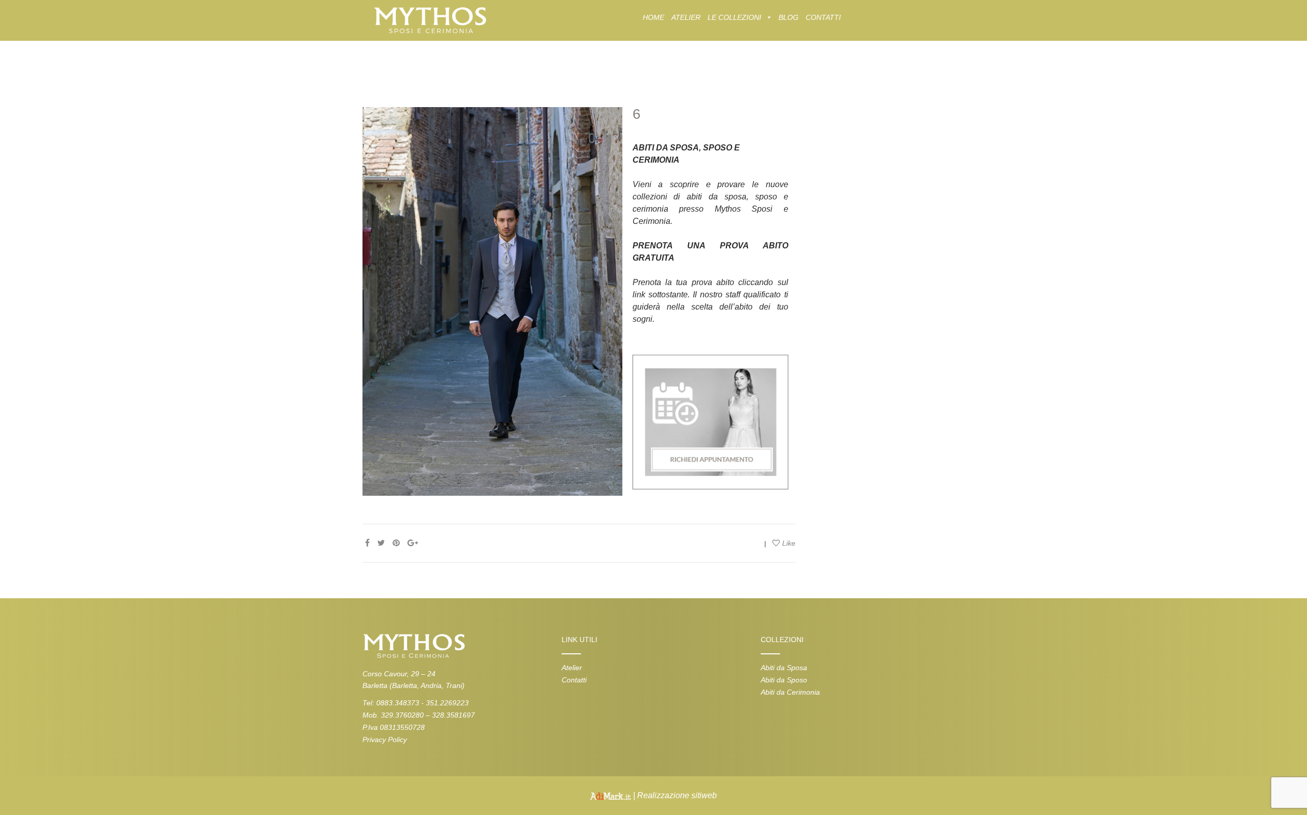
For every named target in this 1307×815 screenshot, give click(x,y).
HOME (653, 17)
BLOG (788, 17)
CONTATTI (823, 17)
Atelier (572, 668)
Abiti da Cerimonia (790, 692)
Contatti (574, 680)
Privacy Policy (384, 739)
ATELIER (685, 17)
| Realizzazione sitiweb (674, 795)
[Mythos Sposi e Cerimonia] (429, 19)
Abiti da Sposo (784, 680)
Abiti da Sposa (784, 668)
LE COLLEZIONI (734, 17)
